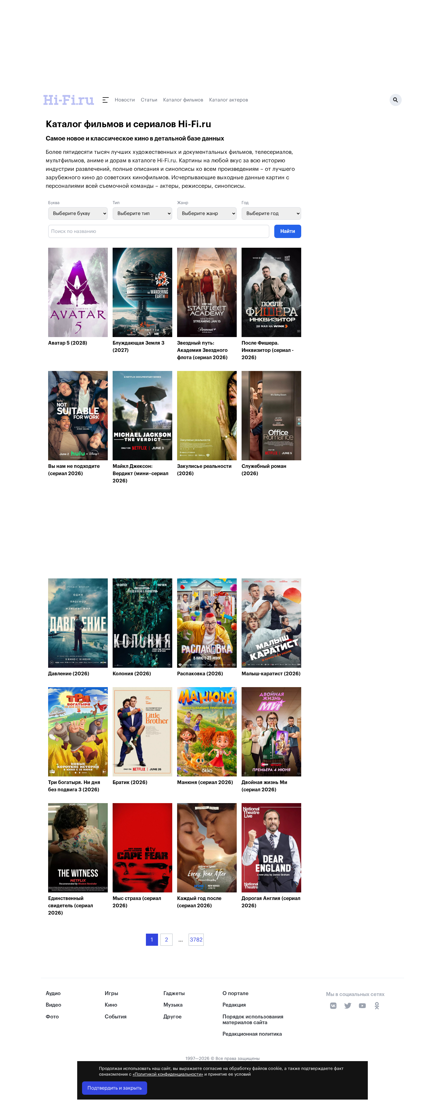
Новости (125, 100)
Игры (111, 993)
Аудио (53, 993)
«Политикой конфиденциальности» (168, 1074)
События (116, 1016)
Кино (111, 1005)
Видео (53, 1005)
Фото (52, 1016)
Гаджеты (174, 993)
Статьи (149, 100)
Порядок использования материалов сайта (252, 1019)
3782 (196, 939)
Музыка (173, 1005)
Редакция (234, 1005)
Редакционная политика (252, 1034)
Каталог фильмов (183, 100)
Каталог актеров (228, 100)
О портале (235, 993)
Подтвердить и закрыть (114, 1088)
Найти (287, 231)
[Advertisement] (175, 532)
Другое (172, 1016)
